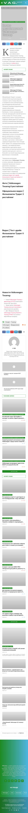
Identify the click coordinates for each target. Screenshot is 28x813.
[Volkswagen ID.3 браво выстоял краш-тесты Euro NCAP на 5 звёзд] (5, 91)
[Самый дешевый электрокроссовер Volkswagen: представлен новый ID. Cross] (14, 429)
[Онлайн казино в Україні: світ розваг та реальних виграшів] (14, 636)
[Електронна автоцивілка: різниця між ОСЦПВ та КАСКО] (14, 681)
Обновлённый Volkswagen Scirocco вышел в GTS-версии (17, 74)
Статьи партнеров (7, 494)
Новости (6, 7)
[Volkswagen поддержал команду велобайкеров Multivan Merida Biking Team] (5, 80)
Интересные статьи (7, 646)
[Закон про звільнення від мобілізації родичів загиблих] (14, 698)
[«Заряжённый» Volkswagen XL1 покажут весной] (14, 716)
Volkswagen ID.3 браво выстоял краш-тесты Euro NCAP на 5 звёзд (17, 90)
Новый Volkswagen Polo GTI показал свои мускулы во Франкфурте (17, 85)
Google (8, 322)
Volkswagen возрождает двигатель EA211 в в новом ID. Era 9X (13, 464)
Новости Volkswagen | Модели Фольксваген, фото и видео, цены (14, 414)
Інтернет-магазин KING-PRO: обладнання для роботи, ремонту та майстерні (13, 567)
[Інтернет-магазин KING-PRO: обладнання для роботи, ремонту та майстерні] (14, 556)
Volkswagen (6, 325)
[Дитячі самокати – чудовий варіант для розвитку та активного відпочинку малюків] (14, 663)
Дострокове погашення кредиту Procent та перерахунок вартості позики (12, 591)
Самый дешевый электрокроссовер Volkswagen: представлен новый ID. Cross (13, 440)
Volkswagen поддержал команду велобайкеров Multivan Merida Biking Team (17, 79)
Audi (12, 792)
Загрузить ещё (14, 471)
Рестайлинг (6, 327)
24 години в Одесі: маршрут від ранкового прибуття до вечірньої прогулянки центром (12, 614)
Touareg (13, 322)
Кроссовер (18, 792)
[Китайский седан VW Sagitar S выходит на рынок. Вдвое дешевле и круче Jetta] (14, 405)
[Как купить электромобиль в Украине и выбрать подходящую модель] (14, 509)
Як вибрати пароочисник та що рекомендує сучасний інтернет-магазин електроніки (14, 805)
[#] (9, 810)
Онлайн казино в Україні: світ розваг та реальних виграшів (13, 649)
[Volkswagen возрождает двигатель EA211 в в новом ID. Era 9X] (14, 452)
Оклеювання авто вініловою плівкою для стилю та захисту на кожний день (13, 544)
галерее (13, 63)
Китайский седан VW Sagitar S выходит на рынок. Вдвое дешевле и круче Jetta (13, 417)
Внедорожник (15, 325)
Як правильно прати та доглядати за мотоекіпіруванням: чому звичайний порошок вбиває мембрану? (13, 497)
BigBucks (21, 733)
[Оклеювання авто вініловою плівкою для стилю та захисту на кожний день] (14, 532)
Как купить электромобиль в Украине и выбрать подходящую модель (12, 521)
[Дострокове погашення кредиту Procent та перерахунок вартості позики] (14, 579)
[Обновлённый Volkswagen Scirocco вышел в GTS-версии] (5, 75)
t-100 (14, 348)
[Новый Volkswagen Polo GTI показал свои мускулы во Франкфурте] (5, 86)
